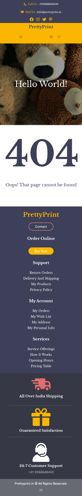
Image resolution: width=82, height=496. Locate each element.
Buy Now (41, 251)
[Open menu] (21, 37)
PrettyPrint (41, 26)
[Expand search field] (51, 37)
